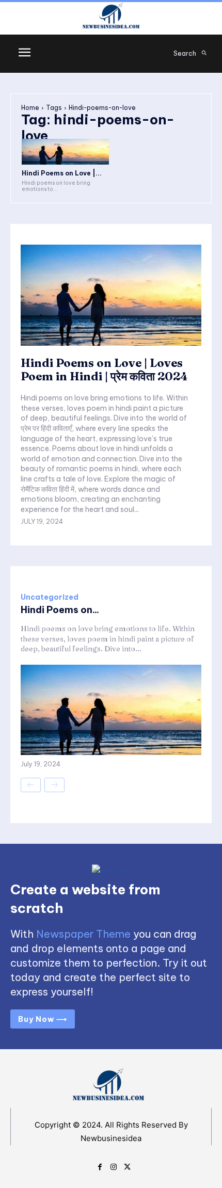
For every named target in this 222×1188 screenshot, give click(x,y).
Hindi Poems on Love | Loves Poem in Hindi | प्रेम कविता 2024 (104, 369)
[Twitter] (127, 1165)
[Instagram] (113, 1165)
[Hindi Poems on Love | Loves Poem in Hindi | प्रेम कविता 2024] (65, 152)
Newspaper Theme (83, 933)
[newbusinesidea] (111, 17)
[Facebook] (100, 1165)
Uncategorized (49, 597)
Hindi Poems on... (60, 610)
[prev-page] (31, 785)
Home (30, 107)
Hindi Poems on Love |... (62, 173)
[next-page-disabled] (54, 785)
